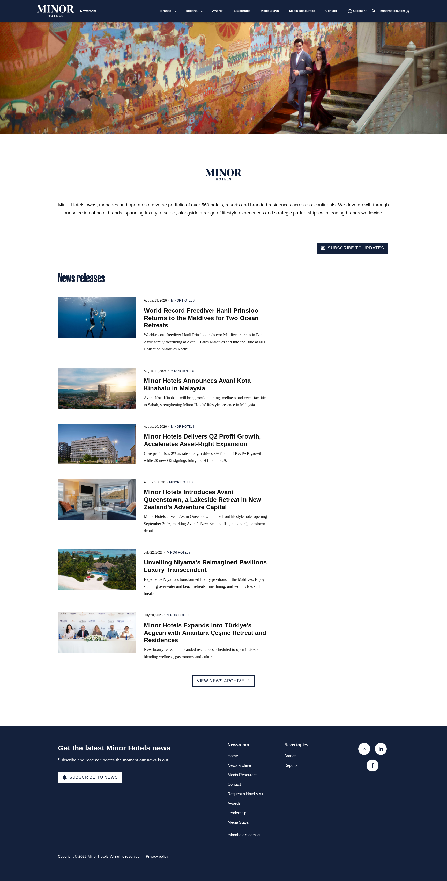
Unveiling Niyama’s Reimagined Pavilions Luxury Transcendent (205, 566)
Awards (218, 11)
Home (233, 756)
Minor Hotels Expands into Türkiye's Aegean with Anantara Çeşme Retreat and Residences (205, 633)
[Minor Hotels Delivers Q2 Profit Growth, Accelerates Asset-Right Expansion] (97, 444)
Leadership (242, 11)
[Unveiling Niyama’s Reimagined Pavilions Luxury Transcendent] (97, 569)
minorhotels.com (392, 11)
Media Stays (270, 11)
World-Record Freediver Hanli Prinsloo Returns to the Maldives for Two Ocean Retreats (201, 318)
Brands (165, 11)
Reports (192, 11)
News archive (239, 765)
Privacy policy (157, 856)
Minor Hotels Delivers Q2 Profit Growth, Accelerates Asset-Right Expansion (202, 440)
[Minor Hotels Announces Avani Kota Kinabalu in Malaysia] (97, 388)
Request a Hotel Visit (245, 794)
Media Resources (302, 11)
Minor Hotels (183, 300)
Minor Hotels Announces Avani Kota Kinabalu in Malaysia (197, 384)
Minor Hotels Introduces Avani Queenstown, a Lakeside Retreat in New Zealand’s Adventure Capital (202, 500)
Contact (331, 11)
